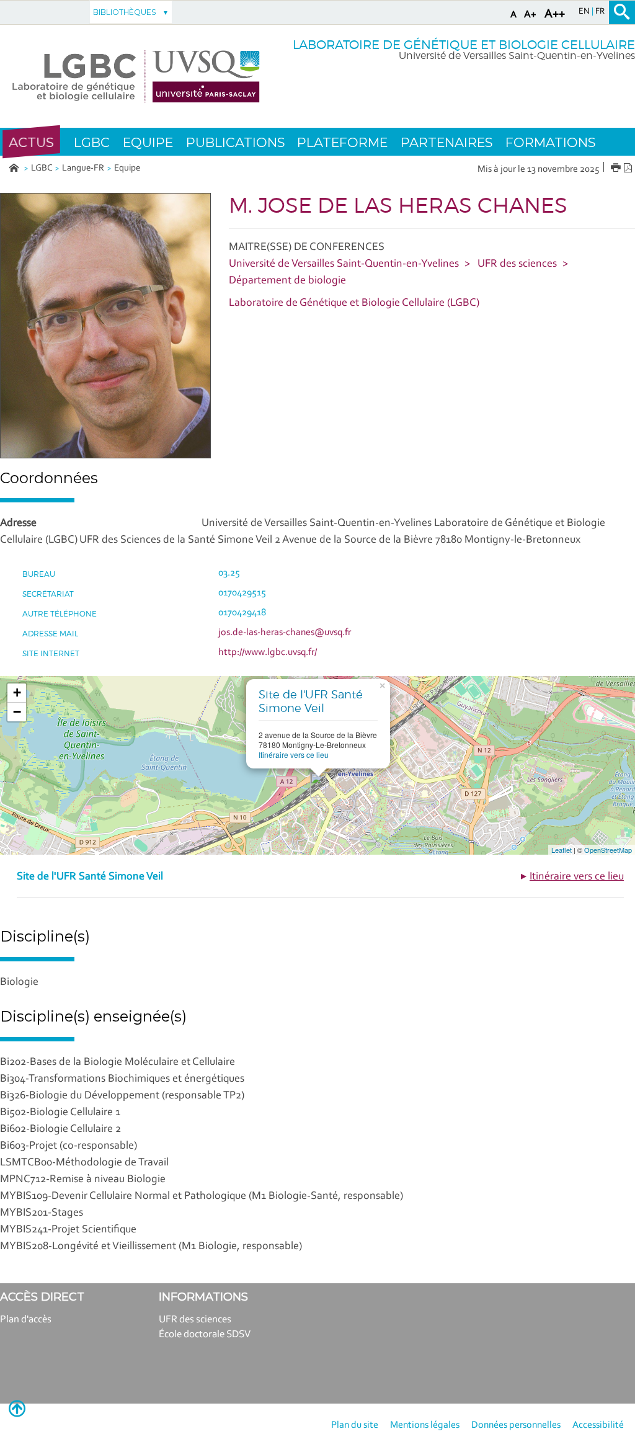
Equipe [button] (148, 142)
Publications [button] (235, 142)
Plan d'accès (25, 1319)
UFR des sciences (517, 264)
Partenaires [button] (446, 142)
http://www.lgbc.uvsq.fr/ (267, 652)
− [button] (17, 711)
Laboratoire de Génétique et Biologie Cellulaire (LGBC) (354, 303)
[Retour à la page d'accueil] (136, 76)
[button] (31, 141)
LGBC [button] (92, 142)
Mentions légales (425, 1425)
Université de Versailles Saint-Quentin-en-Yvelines (344, 264)
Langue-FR (83, 168)
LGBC (42, 168)
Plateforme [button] (342, 142)
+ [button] (17, 692)
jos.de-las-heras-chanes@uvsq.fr (284, 633)
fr (600, 11)
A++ (554, 14)
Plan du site (354, 1425)
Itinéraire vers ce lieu (294, 754)
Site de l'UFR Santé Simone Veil (311, 701)
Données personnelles (516, 1425)
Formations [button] (550, 142)
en (585, 11)
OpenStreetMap (608, 850)
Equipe (127, 168)
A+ (530, 14)
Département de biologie (287, 281)
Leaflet (561, 850)
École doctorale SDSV (205, 1334)
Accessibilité (598, 1425)
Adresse (18, 523)
